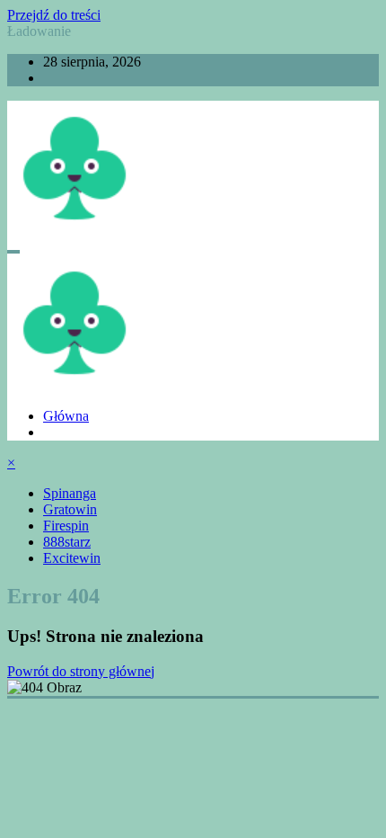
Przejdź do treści (54, 14)
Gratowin (70, 509)
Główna (66, 415)
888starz (67, 541)
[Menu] (13, 252)
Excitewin (72, 558)
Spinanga (69, 493)
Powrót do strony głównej (80, 671)
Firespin (66, 525)
